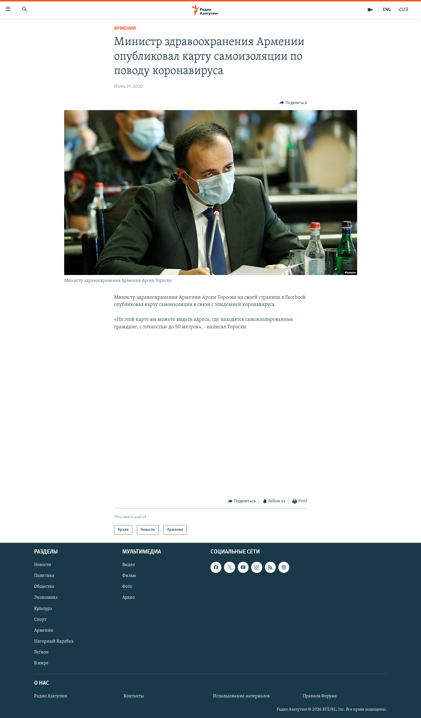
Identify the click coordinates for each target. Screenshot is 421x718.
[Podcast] (283, 567)
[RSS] (270, 567)
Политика (44, 576)
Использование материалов (241, 696)
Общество (44, 587)
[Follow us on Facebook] (215, 567)
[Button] (293, 103)
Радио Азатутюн (50, 696)
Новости (42, 565)
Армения (125, 28)
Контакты (134, 696)
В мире (41, 663)
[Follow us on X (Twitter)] (229, 567)
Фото (127, 587)
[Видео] (370, 10)
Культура (43, 608)
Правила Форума (320, 696)
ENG (387, 9)
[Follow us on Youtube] (243, 567)
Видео (128, 565)
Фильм (129, 576)
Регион (41, 652)
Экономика (46, 598)
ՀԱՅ (403, 9)
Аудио (128, 598)
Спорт (40, 619)
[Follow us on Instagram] (256, 567)
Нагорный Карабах (53, 641)
